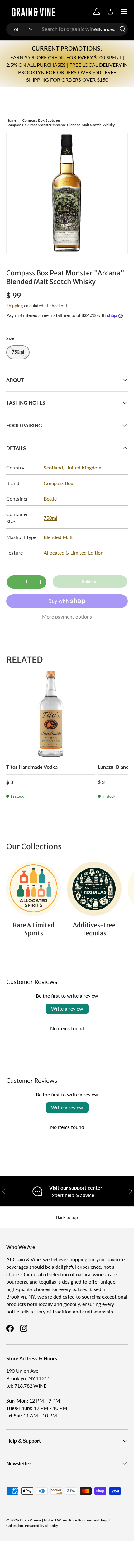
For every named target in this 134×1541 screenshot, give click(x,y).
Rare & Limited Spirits (34, 929)
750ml (50, 518)
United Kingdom (83, 467)
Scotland (53, 467)
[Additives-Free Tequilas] (94, 889)
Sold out (90, 581)
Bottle (50, 498)
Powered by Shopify (41, 1525)
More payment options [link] (67, 616)
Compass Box (58, 483)
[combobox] (67, 29)
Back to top (67, 1217)
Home (11, 120)
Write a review (67, 1009)
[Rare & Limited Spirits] (33, 889)
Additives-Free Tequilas (94, 929)
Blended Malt (58, 537)
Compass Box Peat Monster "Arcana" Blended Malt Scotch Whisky (60, 125)
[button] (110, 11)
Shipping (14, 305)
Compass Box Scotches (41, 120)
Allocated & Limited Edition (73, 552)
